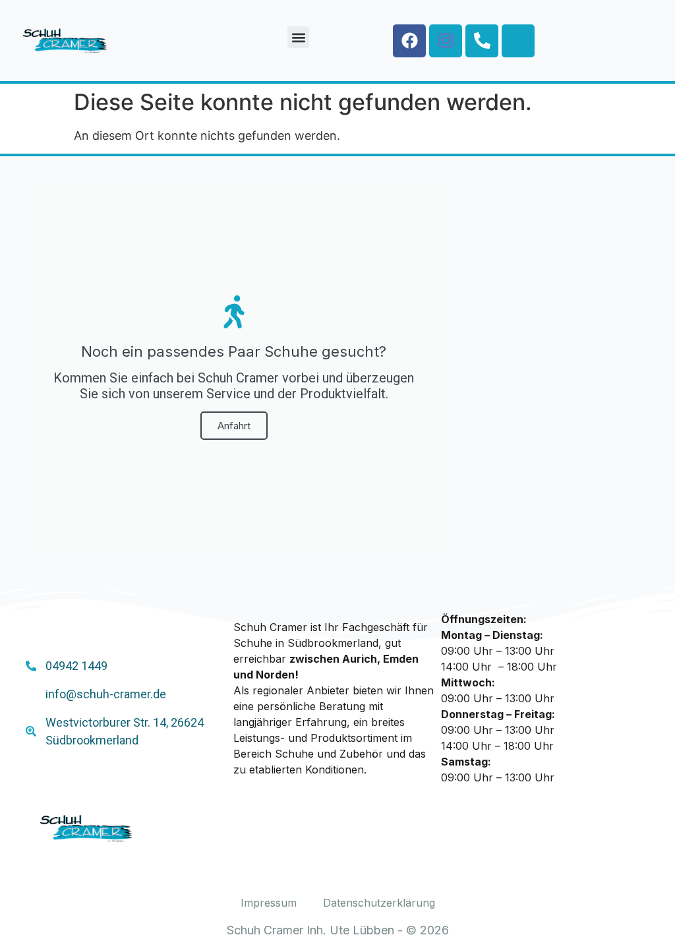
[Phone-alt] (481, 40)
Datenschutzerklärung (379, 902)
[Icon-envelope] (518, 40)
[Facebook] (409, 40)
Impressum (269, 902)
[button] (298, 37)
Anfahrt (234, 425)
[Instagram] (445, 40)
